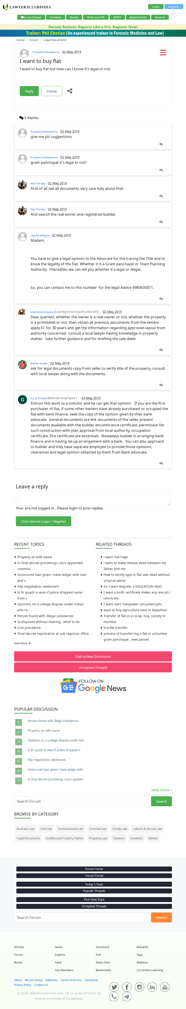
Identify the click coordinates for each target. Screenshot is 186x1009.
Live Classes (33, 17)
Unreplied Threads (93, 667)
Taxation (119, 838)
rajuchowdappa (40, 235)
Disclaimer (91, 980)
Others (153, 838)
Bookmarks (103, 970)
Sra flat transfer (115, 627)
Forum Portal (94, 876)
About (18, 980)
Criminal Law (97, 829)
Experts (60, 955)
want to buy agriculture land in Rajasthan (135, 610)
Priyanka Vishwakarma (45, 52)
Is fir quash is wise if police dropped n (54, 750)
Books (74, 17)
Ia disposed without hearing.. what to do (48, 622)
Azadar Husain (39, 363)
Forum (18, 955)
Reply (29, 91)
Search (161, 801)
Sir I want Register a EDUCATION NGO (133, 586)
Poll (98, 955)
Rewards (142, 947)
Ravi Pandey (38, 183)
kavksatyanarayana (42, 312)
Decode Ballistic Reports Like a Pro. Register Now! (93, 26)
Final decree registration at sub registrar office (53, 633)
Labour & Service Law (147, 829)
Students (136, 838)
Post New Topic (94, 899)
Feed (58, 962)
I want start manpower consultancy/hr (133, 604)
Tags (140, 955)
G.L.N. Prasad (38, 398)
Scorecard (102, 947)
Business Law (25, 829)
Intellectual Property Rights (64, 838)
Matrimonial (138, 17)
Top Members (64, 970)
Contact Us (41, 985)
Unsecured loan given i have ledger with (55, 769)
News (58, 947)
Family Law (119, 829)
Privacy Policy (22, 985)
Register (173, 7)
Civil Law (46, 829)
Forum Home (94, 869)
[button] (163, 53)
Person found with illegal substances (45, 616)
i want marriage (116, 557)
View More (21, 643)
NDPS (117, 17)
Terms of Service (71, 980)
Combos (55, 17)
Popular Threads (94, 891)
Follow (52, 91)
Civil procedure (29, 627)
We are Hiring (33, 980)
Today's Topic (94, 884)
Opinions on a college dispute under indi (56, 740)
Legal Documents (28, 838)
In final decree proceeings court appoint (55, 779)
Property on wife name (34, 557)
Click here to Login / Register (43, 521)
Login (156, 7)
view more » (161, 789)
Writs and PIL (96, 17)
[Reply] (161, 144)
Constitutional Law (70, 829)
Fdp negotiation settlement (38, 586)
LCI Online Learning (150, 970)
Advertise (51, 980)
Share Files (103, 962)
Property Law (98, 838)
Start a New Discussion (93, 656)
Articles (19, 947)
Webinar (142, 962)
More (158, 17)
